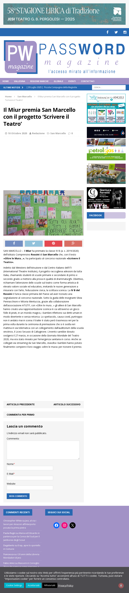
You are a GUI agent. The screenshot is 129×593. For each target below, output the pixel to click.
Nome (10, 464)
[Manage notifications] (121, 585)
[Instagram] (125, 32)
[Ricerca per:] (109, 87)
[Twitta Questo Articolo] (34, 244)
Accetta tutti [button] (33, 585)
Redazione (38, 133)
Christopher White (12, 520)
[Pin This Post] (53, 244)
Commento (13, 438)
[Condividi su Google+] (73, 244)
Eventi (72, 81)
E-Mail (10, 473)
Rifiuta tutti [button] (49, 585)
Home (6, 81)
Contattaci (87, 81)
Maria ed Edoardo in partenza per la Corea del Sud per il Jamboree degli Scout (21, 537)
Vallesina (19, 81)
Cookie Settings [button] (14, 585)
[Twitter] (116, 32)
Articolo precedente (21, 404)
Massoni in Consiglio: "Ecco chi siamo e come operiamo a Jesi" (21, 567)
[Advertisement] (43, 163)
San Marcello (58, 133)
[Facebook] (107, 32)
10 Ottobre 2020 (17, 133)
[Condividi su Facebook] (14, 244)
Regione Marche (39, 81)
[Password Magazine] (64, 57)
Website (11, 483)
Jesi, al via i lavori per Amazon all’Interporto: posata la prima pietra (19, 524)
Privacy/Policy (65, 585)
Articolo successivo (67, 404)
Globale (58, 81)
